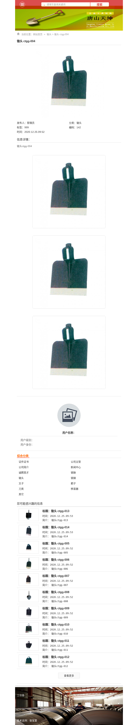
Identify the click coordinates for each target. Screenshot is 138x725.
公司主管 (76, 461)
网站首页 (40, 34)
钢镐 (73, 478)
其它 (21, 494)
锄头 (49, 34)
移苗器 (74, 488)
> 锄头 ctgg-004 (60, 34)
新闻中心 (76, 467)
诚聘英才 (24, 472)
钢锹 (73, 472)
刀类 (21, 488)
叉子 (21, 483)
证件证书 (24, 461)
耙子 (73, 483)
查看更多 (69, 675)
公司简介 (24, 467)
